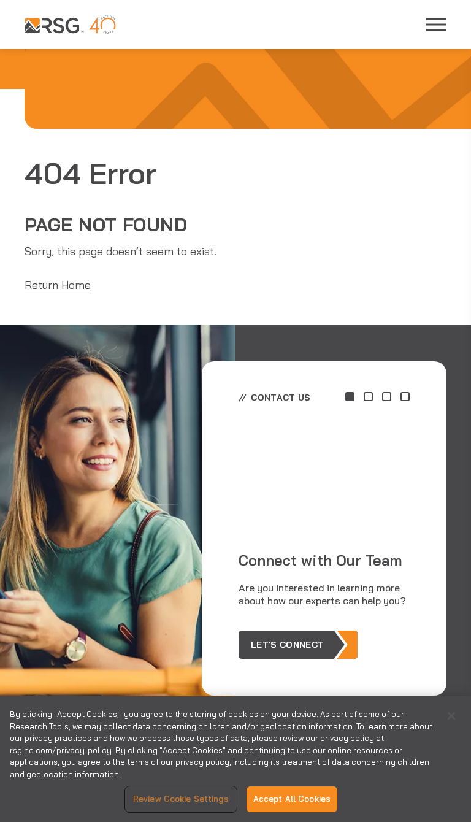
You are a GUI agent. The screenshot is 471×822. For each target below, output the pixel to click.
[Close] (451, 715)
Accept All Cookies (292, 799)
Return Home (58, 285)
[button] (349, 396)
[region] (235, 759)
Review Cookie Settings (181, 799)
